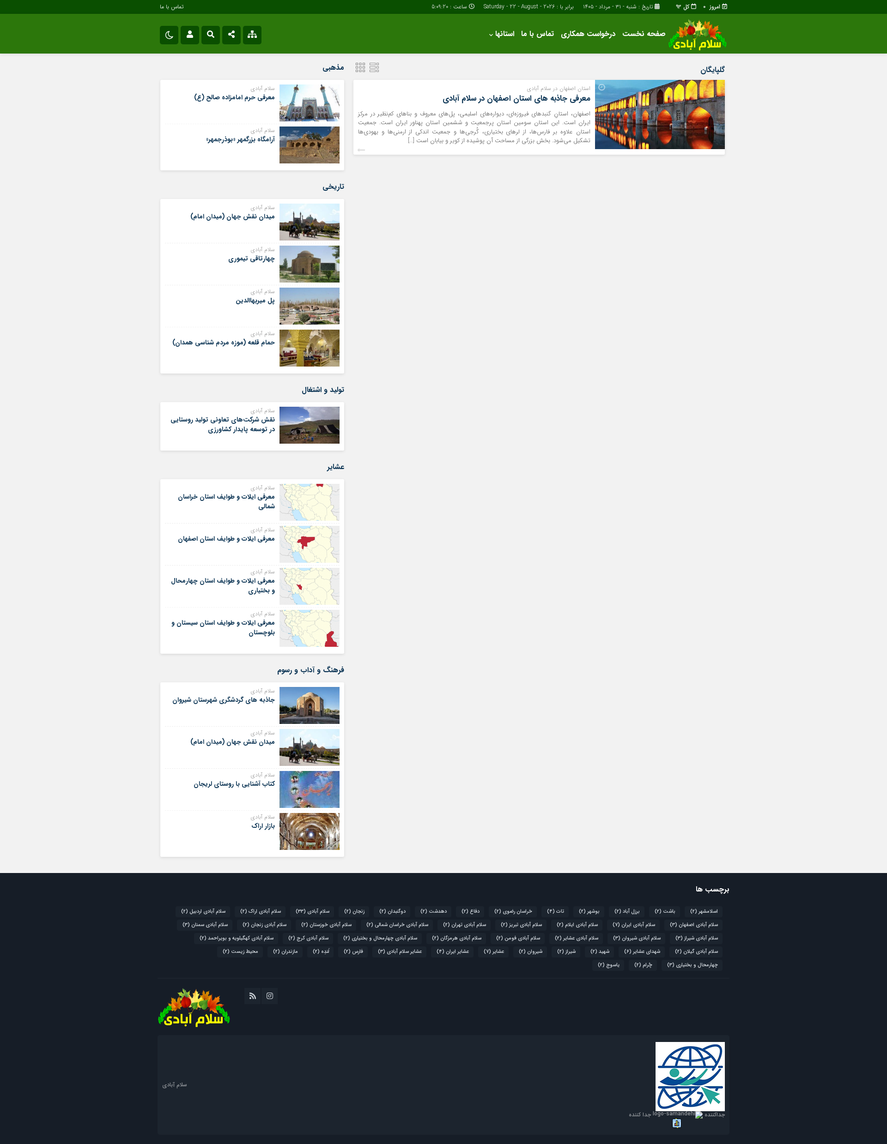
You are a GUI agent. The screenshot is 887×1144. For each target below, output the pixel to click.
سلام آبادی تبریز (521, 925)
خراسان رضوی (513, 911)
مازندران (285, 952)
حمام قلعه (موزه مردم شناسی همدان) (223, 342)
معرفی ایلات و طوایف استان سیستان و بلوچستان (223, 628)
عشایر (494, 952)
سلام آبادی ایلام (577, 925)
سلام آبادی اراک (260, 911)
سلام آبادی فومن (518, 938)
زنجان (354, 911)
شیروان (530, 952)
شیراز (566, 952)
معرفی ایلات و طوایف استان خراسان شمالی (226, 502)
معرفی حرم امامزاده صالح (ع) (234, 97)
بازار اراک (263, 826)
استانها (504, 34)
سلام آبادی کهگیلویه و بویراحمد (236, 938)
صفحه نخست (644, 34)
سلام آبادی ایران (634, 925)
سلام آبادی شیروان (637, 938)
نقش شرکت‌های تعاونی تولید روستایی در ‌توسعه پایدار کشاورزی (222, 424)
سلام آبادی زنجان (264, 925)
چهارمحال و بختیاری (692, 965)
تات (555, 911)
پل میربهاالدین (255, 300)
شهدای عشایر (642, 952)
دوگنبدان (392, 911)
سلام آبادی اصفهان (694, 925)
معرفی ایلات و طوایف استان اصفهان (226, 539)
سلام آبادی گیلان (696, 952)
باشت (665, 911)
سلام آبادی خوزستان (326, 925)
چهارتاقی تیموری (251, 258)
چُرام (643, 965)
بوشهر (589, 911)
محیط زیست (240, 952)
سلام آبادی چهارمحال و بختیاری (380, 938)
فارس (353, 952)
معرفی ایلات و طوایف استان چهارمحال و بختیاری (223, 586)
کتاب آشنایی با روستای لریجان (234, 784)
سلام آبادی (312, 911)
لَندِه (321, 952)
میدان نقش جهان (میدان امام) (232, 216)
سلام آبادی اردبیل (203, 911)
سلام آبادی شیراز (696, 938)
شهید (599, 952)
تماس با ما (171, 6)
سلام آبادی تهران (464, 925)
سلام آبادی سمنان (205, 925)
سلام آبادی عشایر (576, 938)
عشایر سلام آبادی (400, 952)
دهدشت (433, 911)
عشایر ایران (453, 952)
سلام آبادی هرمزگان (456, 938)
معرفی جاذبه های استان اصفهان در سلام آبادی (516, 98)
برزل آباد (627, 911)
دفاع (471, 911)
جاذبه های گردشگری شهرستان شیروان (223, 700)
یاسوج (609, 965)
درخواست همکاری (588, 34)
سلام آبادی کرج (308, 938)
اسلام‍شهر (704, 911)
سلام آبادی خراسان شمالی (397, 925)
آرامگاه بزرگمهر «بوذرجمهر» (240, 139)
